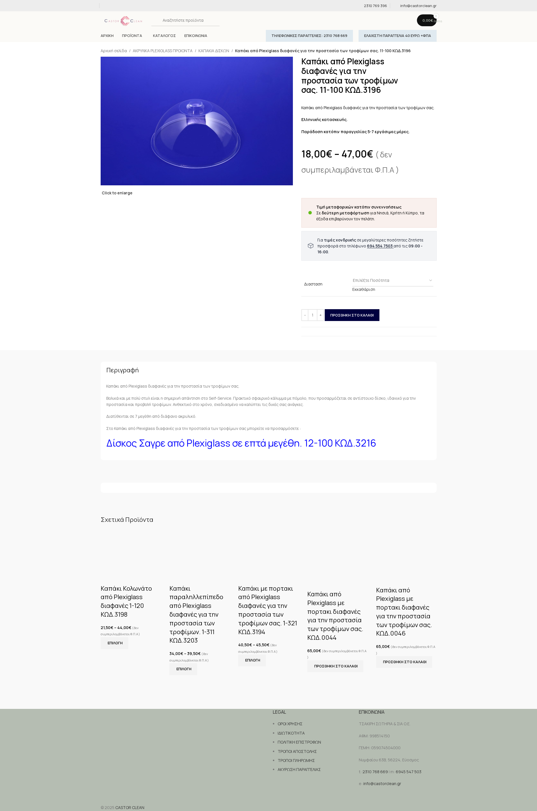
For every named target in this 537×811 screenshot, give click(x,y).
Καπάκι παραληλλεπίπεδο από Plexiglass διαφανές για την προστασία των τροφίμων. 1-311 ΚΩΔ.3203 (196, 614)
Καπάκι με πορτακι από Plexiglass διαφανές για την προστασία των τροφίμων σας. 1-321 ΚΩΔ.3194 (267, 610)
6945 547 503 (408, 771)
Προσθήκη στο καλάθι (352, 315)
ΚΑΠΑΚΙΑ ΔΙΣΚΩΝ (213, 50)
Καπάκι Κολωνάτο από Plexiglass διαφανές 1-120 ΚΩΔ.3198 (126, 601)
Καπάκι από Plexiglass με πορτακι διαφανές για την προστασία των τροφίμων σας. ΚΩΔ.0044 (335, 616)
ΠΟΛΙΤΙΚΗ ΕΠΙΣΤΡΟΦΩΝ (299, 742)
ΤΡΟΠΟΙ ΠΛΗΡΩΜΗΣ (296, 760)
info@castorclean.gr (382, 783)
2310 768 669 (375, 771)
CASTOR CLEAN (129, 807)
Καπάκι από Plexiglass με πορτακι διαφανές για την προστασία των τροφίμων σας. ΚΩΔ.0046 (404, 612)
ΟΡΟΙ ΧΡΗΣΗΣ (290, 723)
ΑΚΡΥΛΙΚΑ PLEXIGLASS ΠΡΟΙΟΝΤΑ (163, 50)
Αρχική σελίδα (114, 50)
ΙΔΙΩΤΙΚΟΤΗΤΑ (291, 733)
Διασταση (313, 284)
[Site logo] (125, 20)
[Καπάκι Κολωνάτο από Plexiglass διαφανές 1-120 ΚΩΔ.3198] (131, 549)
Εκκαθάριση (363, 289)
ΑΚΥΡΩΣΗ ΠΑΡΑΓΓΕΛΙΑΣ (299, 769)
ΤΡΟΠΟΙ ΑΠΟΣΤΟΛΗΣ (297, 751)
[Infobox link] (372, 5)
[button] (335, 666)
